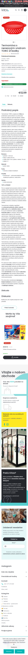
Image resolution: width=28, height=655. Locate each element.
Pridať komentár (9, 307)
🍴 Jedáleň (4, 601)
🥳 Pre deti (4, 608)
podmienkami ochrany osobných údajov (14, 553)
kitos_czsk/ (4, 589)
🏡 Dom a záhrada (6, 613)
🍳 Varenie (4, 596)
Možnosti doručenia (8, 87)
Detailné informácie (6, 74)
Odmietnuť (9, 651)
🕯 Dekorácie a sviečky (7, 606)
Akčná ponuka (5, 620)
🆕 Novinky (4, 618)
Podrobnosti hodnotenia (8, 56)
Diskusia (10, 104)
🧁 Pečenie (4, 599)
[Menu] (25, 10)
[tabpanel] (14, 27)
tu (13, 644)
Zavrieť (10, 97)
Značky (3, 623)
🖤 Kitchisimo (5, 611)
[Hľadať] (15, 10)
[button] (15, 357)
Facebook (4, 586)
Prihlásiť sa (14, 539)
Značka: (5, 58)
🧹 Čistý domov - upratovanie (9, 603)
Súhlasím (19, 651)
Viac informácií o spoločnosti (11, 496)
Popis (4, 104)
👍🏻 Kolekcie (4, 615)
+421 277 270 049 (9, 584)
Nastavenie (14, 647)
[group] (14, 340)
